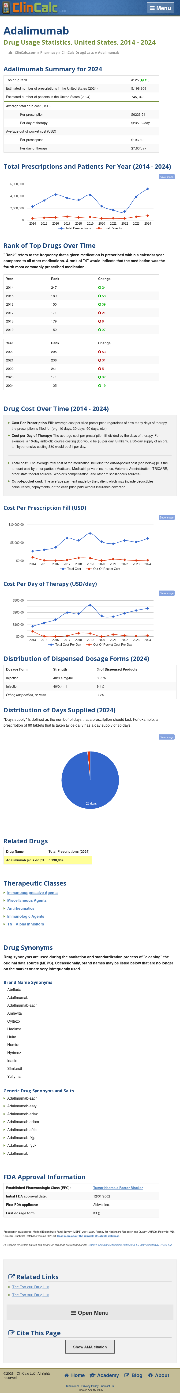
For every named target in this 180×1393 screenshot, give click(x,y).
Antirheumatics (20, 908)
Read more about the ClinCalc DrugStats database (88, 1236)
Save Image (166, 177)
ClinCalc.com (25, 52)
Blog (136, 1375)
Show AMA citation (90, 1347)
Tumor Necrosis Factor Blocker (118, 1187)
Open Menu (92, 1312)
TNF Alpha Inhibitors (25, 924)
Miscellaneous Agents (27, 900)
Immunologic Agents (25, 916)
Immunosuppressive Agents (32, 892)
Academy (107, 1375)
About (161, 1375)
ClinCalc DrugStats (77, 52)
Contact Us (107, 1386)
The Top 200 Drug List (30, 1286)
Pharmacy (48, 52)
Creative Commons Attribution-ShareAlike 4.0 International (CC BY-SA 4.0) (130, 1245)
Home (77, 1375)
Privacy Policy (90, 1386)
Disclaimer (72, 1386)
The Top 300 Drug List (30, 1294)
